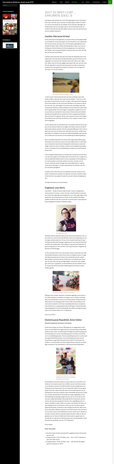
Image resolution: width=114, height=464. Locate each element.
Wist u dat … (75, 2)
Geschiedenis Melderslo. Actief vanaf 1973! (18, 2)
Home (61, 2)
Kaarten (67, 2)
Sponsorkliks (96, 2)
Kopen (87, 2)
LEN (83, 2)
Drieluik (54, 2)
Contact (104, 2)
